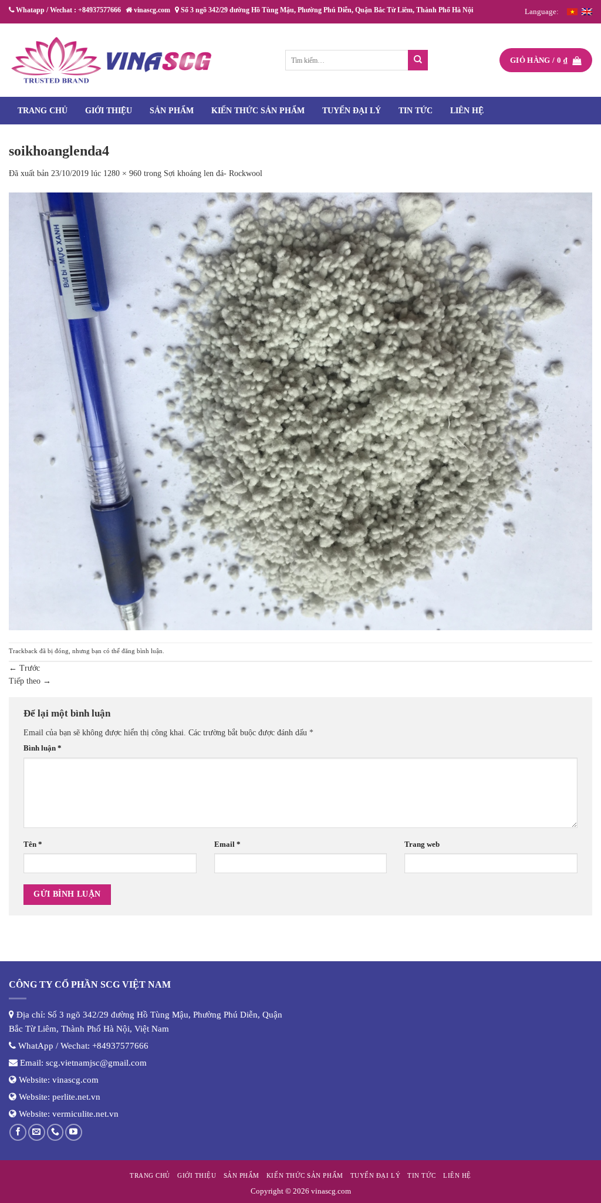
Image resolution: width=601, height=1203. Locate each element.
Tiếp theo (30, 681)
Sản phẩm (172, 110)
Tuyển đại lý (351, 110)
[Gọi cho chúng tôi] (55, 1132)
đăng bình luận (142, 650)
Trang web (422, 844)
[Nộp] (418, 60)
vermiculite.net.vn (85, 1113)
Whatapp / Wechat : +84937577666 (67, 10)
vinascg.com (75, 1079)
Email (227, 844)
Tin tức (416, 110)
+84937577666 (120, 1045)
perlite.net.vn (76, 1096)
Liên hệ (467, 110)
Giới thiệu (108, 110)
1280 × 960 (122, 173)
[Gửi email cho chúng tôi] (36, 1132)
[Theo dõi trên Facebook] (17, 1132)
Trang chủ (42, 110)
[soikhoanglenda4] (300, 410)
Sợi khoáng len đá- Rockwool (213, 173)
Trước (24, 668)
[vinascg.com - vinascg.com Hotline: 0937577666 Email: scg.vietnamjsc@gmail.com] (111, 60)
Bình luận (42, 748)
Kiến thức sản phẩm (258, 110)
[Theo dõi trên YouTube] (73, 1132)
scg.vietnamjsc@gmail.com (96, 1062)
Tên (32, 844)
